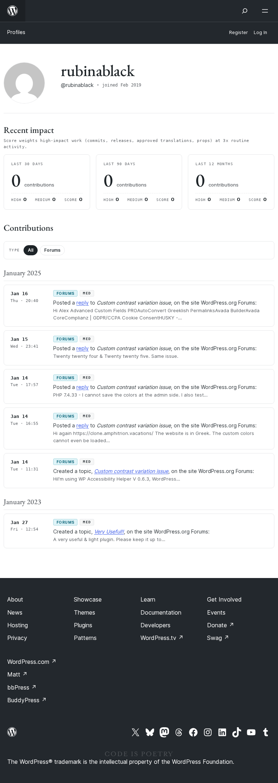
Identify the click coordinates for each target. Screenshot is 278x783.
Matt (17, 674)
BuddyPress (27, 700)
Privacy (17, 637)
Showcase (88, 599)
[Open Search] (245, 11)
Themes (84, 612)
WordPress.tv (162, 637)
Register (238, 32)
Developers (155, 625)
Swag (218, 637)
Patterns (85, 637)
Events (216, 612)
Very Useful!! (109, 531)
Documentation (160, 612)
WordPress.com (31, 661)
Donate (220, 625)
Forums (52, 250)
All (30, 250)
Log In (260, 32)
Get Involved (224, 599)
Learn (147, 599)
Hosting (17, 625)
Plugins (83, 625)
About (15, 599)
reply (82, 303)
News (14, 612)
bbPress (22, 687)
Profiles (16, 32)
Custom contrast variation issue (131, 471)
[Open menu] (266, 11)
